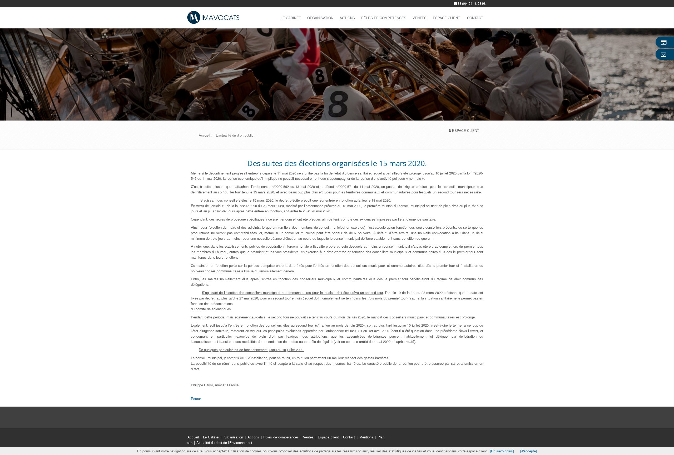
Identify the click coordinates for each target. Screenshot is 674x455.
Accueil (193, 436)
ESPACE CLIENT (465, 130)
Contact (349, 436)
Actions (347, 17)
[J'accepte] (528, 450)
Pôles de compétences (383, 17)
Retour (196, 398)
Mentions (367, 436)
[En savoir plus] (502, 450)
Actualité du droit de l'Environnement (224, 442)
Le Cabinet (291, 17)
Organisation (320, 17)
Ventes (420, 17)
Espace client (329, 436)
